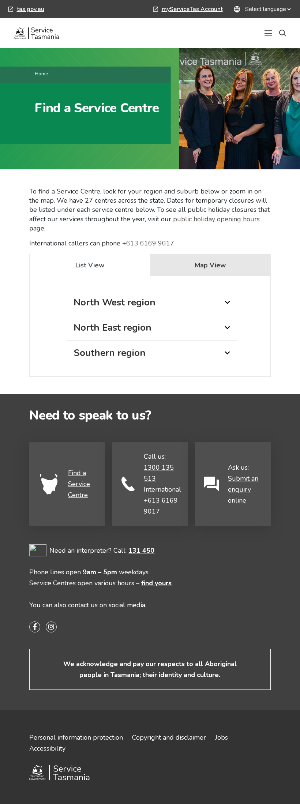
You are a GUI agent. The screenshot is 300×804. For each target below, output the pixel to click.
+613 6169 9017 (148, 243)
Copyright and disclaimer (169, 737)
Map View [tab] (210, 265)
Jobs (221, 737)
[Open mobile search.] (282, 33)
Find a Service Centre (79, 484)
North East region (112, 327)
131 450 (141, 550)
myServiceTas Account (188, 10)
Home (41, 73)
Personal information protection (76, 737)
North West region (114, 302)
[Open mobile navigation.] (268, 33)
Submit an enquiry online (243, 489)
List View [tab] (89, 265)
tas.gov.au (26, 10)
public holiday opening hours (216, 219)
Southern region (110, 352)
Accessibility (47, 748)
